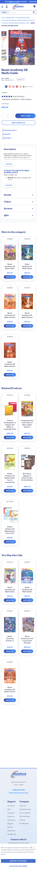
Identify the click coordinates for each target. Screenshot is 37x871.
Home (3, 18)
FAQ (8, 809)
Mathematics (11, 18)
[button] (4, 39)
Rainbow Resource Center (18, 774)
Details (7, 195)
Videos (7, 201)
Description (10, 149)
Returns (10, 827)
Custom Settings (18, 866)
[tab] (18, 149)
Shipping (10, 823)
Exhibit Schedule (25, 809)
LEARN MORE (33, 2)
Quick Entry (11, 820)
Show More (9, 164)
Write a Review (26, 99)
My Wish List (11, 834)
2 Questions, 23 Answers (10, 99)
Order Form (11, 831)
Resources (11, 816)
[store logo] (18, 6)
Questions (10, 813)
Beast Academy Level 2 (22, 23)
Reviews (8, 208)
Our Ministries (24, 823)
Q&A (6, 215)
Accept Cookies (18, 861)
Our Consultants (25, 813)
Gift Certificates (25, 816)
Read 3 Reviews (18, 96)
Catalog (22, 820)
